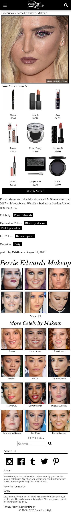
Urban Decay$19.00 (35, 149)
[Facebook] (21, 466)
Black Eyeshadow (35, 223)
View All (35, 316)
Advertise (8, 486)
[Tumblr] (33, 466)
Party (17, 244)
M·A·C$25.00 (13, 183)
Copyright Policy (27, 507)
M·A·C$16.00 (57, 183)
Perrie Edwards (25, 13)
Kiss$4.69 (57, 116)
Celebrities (7, 13)
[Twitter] (44, 466)
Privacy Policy (10, 507)
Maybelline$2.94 (35, 183)
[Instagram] (9, 466)
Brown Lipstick (25, 236)
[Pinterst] (56, 466)
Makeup (42, 13)
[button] (5, 4)
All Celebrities (35, 438)
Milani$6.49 (13, 116)
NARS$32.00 (35, 116)
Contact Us (20, 486)
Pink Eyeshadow (10, 228)
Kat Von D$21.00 (58, 149)
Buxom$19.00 (13, 149)
